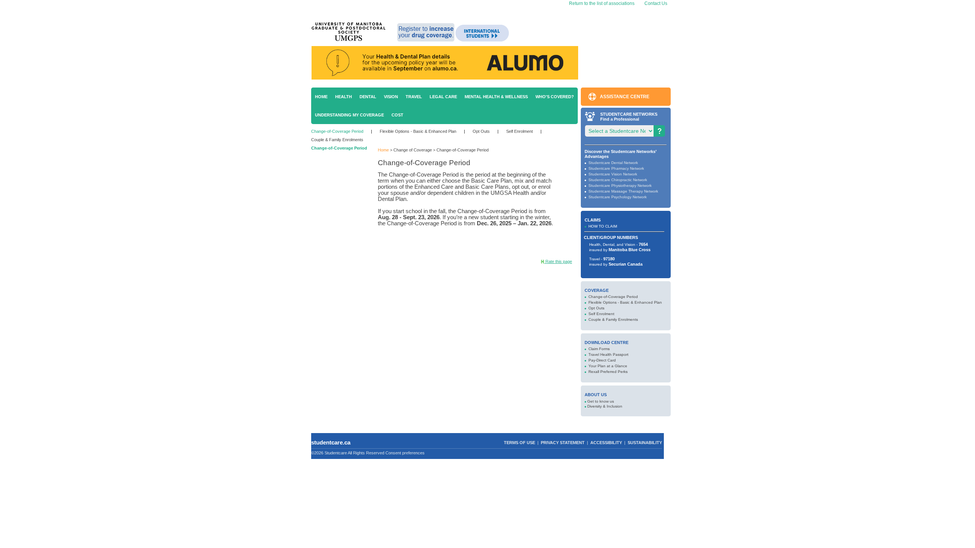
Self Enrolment (519, 131)
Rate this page (558, 261)
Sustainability (645, 442)
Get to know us (600, 401)
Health (343, 96)
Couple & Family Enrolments (337, 139)
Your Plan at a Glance (607, 366)
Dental (368, 96)
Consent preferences (405, 453)
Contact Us (655, 3)
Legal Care (443, 96)
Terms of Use (519, 442)
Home (321, 96)
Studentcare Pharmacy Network (616, 168)
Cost (397, 115)
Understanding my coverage (349, 115)
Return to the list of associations (601, 3)
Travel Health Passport (608, 354)
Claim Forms (599, 349)
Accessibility (606, 442)
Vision (391, 96)
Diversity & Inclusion (604, 406)
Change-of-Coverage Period (337, 131)
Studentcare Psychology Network (617, 197)
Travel (414, 96)
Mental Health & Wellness (496, 96)
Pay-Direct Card (602, 360)
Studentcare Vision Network (612, 174)
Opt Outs (481, 131)
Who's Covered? (554, 96)
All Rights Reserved (366, 453)
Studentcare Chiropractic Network (617, 180)
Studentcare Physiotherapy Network (620, 185)
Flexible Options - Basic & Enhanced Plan (418, 131)
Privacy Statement (563, 442)
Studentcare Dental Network (613, 163)
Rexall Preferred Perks (608, 372)
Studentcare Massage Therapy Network (623, 191)
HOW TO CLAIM (602, 226)
